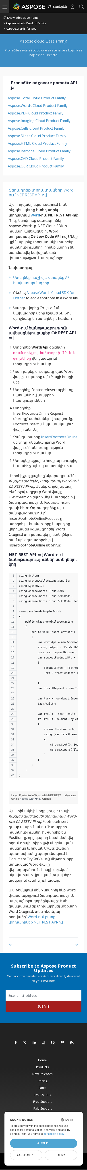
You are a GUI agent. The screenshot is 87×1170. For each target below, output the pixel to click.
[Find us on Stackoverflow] (44, 1043)
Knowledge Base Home (23, 18)
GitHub (46, 798)
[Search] (81, 6)
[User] (72, 6)
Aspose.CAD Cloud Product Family (36, 158)
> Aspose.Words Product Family (24, 23)
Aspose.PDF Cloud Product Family (35, 113)
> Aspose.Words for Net (19, 28)
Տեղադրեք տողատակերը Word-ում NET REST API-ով (42, 192)
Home (42, 1060)
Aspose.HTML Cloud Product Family (37, 143)
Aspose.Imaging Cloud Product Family (39, 120)
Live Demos (42, 1095)
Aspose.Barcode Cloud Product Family (39, 151)
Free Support (42, 1101)
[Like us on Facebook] (16, 1043)
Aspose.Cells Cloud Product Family (36, 128)
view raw (70, 795)
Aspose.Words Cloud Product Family (38, 105)
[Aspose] (29, 6)
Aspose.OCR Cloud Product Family (36, 166)
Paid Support (42, 1108)
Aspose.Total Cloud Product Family (37, 98)
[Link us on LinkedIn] (34, 1043)
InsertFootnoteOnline (59, 436)
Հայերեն (59, 6)
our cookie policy (54, 1133)
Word (35, 215)
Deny (61, 1155)
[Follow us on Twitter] (25, 1043)
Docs (42, 1088)
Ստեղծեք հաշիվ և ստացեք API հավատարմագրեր (42, 280)
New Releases (42, 1074)
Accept (43, 1143)
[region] (43, 678)
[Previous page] (11, 944)
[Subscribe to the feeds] (72, 1043)
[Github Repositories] (63, 1043)
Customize (26, 1155)
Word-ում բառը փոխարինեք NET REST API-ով (36, 919)
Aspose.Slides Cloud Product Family (37, 135)
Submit (43, 1006)
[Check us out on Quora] (53, 1043)
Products (42, 1067)
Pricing (42, 1081)
